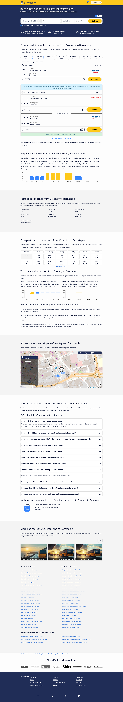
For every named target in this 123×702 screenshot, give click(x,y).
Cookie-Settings (59, 682)
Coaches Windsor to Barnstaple (70, 627)
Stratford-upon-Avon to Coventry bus (31, 621)
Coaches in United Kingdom (37, 654)
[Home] (28, 2)
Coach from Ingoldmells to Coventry (31, 585)
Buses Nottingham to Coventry (30, 606)
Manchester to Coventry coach (30, 600)
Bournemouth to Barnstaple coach (71, 576)
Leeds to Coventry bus (27, 591)
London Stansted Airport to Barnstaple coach (74, 642)
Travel (55, 685)
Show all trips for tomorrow (62, 138)
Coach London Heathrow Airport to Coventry (34, 639)
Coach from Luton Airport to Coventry (32, 642)
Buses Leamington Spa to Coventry (31, 588)
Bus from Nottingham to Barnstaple (72, 612)
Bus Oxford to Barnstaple (69, 615)
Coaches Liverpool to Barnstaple (71, 600)
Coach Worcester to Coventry (29, 627)
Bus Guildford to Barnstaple (69, 588)
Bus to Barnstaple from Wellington (71, 621)
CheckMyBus (24, 654)
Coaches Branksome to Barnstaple (71, 579)
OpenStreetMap (92, 387)
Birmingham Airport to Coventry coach (32, 636)
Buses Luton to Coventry (28, 597)
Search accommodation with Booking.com (34, 25)
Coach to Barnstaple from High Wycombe (73, 591)
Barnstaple (96, 353)
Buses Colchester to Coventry (29, 579)
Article (78, 682)
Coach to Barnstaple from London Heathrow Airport (76, 639)
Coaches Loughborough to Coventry (31, 594)
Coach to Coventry (51, 654)
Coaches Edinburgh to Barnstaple (71, 582)
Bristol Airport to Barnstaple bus (71, 636)
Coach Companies (36, 685)
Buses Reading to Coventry (29, 615)
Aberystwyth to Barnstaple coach (71, 570)
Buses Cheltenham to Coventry (30, 576)
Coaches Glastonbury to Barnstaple (71, 585)
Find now (94, 79)
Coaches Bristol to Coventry (29, 570)
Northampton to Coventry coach (30, 603)
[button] (61, 369)
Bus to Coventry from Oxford (29, 609)
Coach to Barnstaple (62, 654)
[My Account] (87, 2)
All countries (81, 685)
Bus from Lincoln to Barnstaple (70, 597)
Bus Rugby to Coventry (27, 618)
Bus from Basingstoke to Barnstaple (72, 573)
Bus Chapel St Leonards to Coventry (31, 573)
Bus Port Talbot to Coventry (29, 612)
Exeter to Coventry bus (27, 582)
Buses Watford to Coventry (28, 624)
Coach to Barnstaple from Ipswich (71, 594)
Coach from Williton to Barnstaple (71, 624)
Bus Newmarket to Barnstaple (70, 603)
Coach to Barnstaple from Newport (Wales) (74, 606)
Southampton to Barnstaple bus (71, 618)
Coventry (84, 353)
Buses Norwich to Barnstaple (70, 609)
